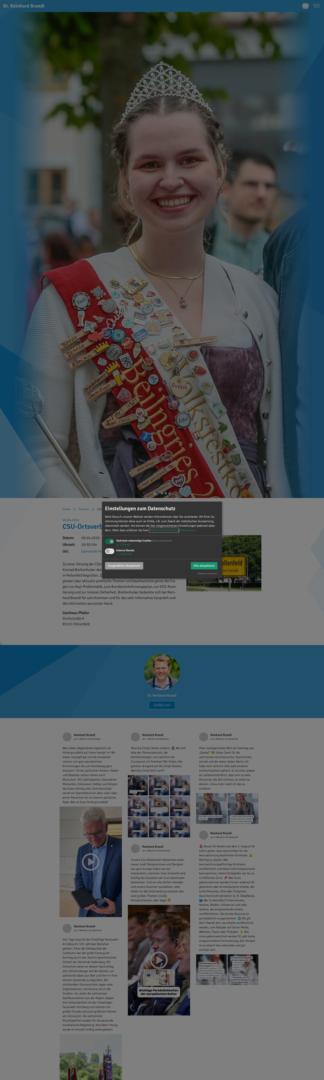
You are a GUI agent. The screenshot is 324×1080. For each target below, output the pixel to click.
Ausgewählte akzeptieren (124, 566)
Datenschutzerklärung (164, 530)
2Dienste (124, 554)
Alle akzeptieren (204, 566)
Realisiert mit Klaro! (208, 573)
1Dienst (123, 544)
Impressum (188, 530)
